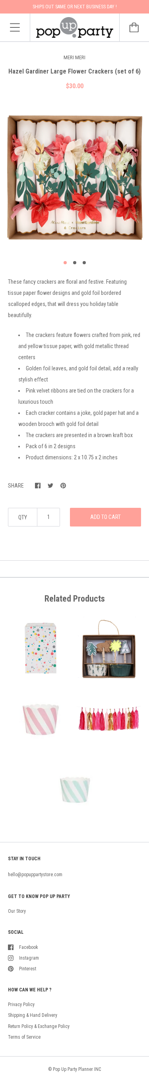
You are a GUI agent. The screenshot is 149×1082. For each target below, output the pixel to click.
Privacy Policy (21, 1004)
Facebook (28, 947)
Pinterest (27, 969)
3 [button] (84, 262)
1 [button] (65, 262)
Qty (22, 517)
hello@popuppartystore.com (35, 874)
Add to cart (105, 517)
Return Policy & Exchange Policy (39, 1026)
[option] (74, 177)
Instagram (29, 958)
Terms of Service (24, 1037)
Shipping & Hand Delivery (32, 1015)
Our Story (17, 911)
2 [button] (74, 262)
